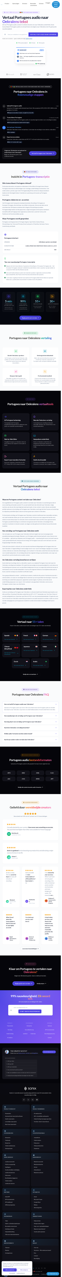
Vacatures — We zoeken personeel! (42, 1250)
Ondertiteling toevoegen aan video (42, 1119)
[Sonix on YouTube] (37, 1099)
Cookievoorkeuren (45, 1274)
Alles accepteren (9, 1270)
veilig (34, 1095)
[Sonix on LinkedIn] (32, 1099)
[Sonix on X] (28, 1099)
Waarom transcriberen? (39, 1229)
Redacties (7, 1143)
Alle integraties (38, 1207)
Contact (36, 1255)
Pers (35, 1253)
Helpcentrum (21, 1053)
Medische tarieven (38, 1172)
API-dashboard (8, 1202)
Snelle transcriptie (9, 1119)
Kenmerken (8, 1113)
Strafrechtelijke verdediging (12, 1170)
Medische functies (38, 1164)
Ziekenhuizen (37, 1170)
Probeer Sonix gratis (56, 4)
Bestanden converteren (33, 4)
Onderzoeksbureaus (10, 1145)
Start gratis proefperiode (30, 1011)
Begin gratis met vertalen (29, 318)
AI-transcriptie (44, 1093)
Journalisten (37, 1137)
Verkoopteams (8, 1148)
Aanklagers (8, 1167)
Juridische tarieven (10, 1183)
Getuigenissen (8, 1253)
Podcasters (36, 1143)
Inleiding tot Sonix (9, 1229)
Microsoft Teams (38, 1199)
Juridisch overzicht (9, 1161)
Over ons (36, 1247)
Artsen (35, 1167)
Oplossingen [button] (15, 3)
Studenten (36, 1148)
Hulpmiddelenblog (9, 1231)
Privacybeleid (12, 1273)
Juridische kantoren (10, 1172)
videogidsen (35, 1053)
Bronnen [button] (24, 3)
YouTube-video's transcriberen (41, 1121)
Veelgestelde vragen (39, 1223)
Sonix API (7, 1196)
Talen (6, 1220)
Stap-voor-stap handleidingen (41, 1226)
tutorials (27, 1053)
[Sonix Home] (1, 4)
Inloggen (47, 3)
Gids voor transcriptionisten (12, 1234)
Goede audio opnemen (39, 1231)
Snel (50, 1093)
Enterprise (7, 1137)
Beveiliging (37, 1258)
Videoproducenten (38, 1145)
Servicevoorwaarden (34, 1274)
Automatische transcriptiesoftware (14, 1116)
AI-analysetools (38, 1113)
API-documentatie (9, 1199)
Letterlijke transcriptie (11, 1121)
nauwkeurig (27, 1095)
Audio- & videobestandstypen (12, 1223)
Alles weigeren (24, 1270)
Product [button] (7, 3)
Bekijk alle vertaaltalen (29, 674)
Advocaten (8, 1175)
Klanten (7, 1250)
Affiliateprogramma (10, 1205)
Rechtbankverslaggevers (11, 1178)
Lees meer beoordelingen (29, 948)
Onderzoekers (37, 1140)
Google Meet (37, 1202)
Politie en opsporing (10, 1164)
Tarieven (41, 3)
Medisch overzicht (38, 1161)
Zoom (35, 1196)
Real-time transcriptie (10, 1124)
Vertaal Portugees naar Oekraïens (43, 34)
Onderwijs (7, 1140)
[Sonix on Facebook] (24, 1099)
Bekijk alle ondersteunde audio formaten (29, 787)
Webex (35, 1205)
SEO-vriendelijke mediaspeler (41, 1116)
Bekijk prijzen (29, 38)
